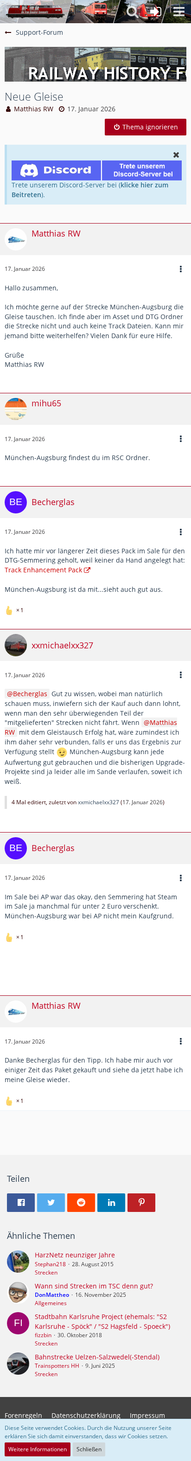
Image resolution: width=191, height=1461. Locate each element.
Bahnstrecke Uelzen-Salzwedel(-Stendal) (97, 1356)
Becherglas (30, 693)
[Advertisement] (98, 967)
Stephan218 (50, 1264)
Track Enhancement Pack (43, 569)
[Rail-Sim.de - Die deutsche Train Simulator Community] (35, 11)
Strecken (46, 1272)
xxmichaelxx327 (98, 802)
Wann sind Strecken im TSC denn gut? (94, 1286)
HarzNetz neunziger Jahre (75, 1254)
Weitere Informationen (37, 1449)
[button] (179, 11)
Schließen (89, 1449)
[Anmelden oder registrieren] (155, 11)
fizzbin (43, 1335)
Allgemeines (51, 1303)
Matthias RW (33, 108)
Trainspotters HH (57, 1366)
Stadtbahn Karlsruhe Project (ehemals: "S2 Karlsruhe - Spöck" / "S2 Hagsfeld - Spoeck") (102, 1321)
